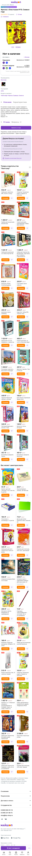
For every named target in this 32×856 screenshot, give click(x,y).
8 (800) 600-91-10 (7, 810)
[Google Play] (16, 838)
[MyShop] (6, 826)
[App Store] (5, 838)
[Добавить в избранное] (11, 198)
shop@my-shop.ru (7, 815)
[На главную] (16, 3)
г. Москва (26, 57)
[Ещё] (29, 848)
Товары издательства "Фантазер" (10, 167)
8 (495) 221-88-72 (6, 813)
